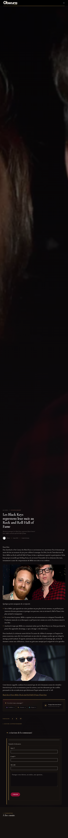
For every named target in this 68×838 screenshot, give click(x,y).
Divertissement (16, 510)
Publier (15, 794)
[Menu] (64, 3)
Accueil (5, 510)
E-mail (13, 756)
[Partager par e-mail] (20, 718)
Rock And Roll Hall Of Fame (29, 695)
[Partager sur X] (16, 718)
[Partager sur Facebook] (12, 718)
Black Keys (6, 695)
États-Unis (43, 695)
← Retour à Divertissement (12, 724)
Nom (13, 748)
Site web (13, 765)
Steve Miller (15, 695)
